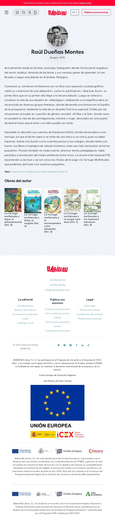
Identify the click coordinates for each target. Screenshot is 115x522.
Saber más (85, 3)
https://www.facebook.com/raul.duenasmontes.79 (39, 172)
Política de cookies (90, 310)
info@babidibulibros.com (57, 290)
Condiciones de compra (90, 314)
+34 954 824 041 (57, 280)
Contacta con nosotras (57, 331)
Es (73, 12)
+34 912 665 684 (57, 285)
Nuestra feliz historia (25, 310)
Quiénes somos (25, 306)
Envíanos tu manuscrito (57, 309)
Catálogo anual (25, 323)
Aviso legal (90, 306)
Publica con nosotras (96, 12)
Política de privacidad (89, 319)
